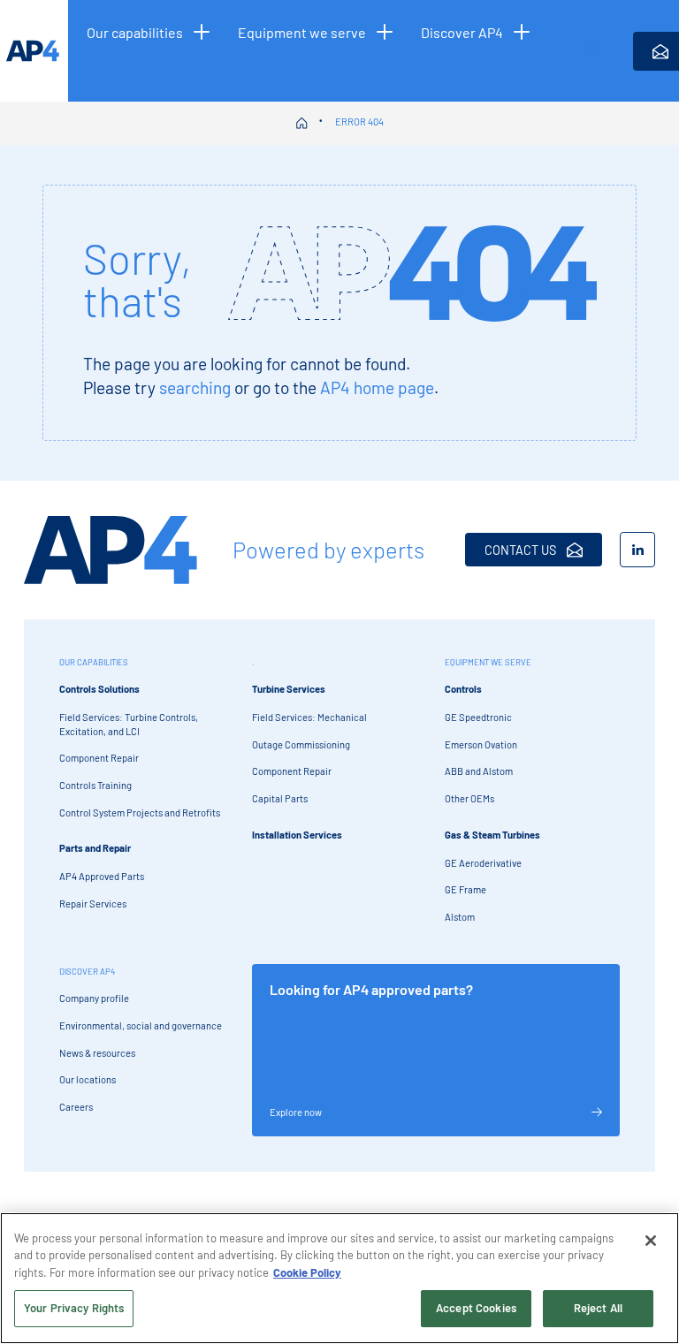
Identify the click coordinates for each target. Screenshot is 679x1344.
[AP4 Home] (110, 550)
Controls (463, 689)
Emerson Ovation (481, 744)
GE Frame (465, 889)
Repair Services (92, 903)
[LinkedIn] (637, 549)
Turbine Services (288, 689)
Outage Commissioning (301, 744)
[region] (339, 1278)
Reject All (598, 1308)
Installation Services (297, 834)
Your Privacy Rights (74, 1308)
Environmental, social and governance (140, 1025)
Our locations (87, 1079)
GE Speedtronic (478, 717)
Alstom (460, 917)
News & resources (97, 1053)
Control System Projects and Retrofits (139, 812)
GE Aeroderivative (483, 863)
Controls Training (95, 785)
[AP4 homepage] (34, 51)
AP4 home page (377, 387)
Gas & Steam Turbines (492, 834)
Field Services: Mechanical (309, 717)
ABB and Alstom (479, 771)
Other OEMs (469, 798)
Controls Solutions (99, 689)
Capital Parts (280, 798)
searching (195, 387)
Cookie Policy (307, 1272)
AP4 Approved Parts (101, 876)
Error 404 (359, 121)
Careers (76, 1106)
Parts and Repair (95, 848)
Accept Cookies (476, 1308)
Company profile (94, 998)
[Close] (650, 1240)
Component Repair (99, 757)
